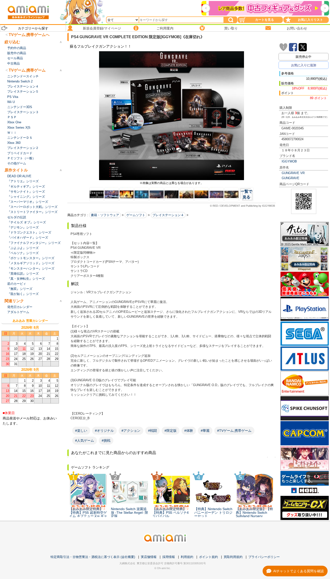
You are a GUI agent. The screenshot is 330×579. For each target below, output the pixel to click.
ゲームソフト (135, 215)
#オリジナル (104, 430)
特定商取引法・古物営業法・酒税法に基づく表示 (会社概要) (92, 557)
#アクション (131, 430)
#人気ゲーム (84, 440)
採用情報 (168, 557)
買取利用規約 (233, 557)
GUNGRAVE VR (293, 173)
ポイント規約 (208, 557)
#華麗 (205, 430)
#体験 (188, 430)
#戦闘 (152, 430)
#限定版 (171, 430)
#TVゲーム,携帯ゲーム (234, 430)
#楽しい (81, 430)
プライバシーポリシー (264, 557)
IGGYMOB (289, 161)
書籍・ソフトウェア (105, 215)
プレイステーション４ (168, 215)
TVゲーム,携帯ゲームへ (29, 35)
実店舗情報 (149, 557)
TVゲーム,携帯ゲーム (27, 70)
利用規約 (187, 557)
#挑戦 (106, 440)
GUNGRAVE (290, 178)
